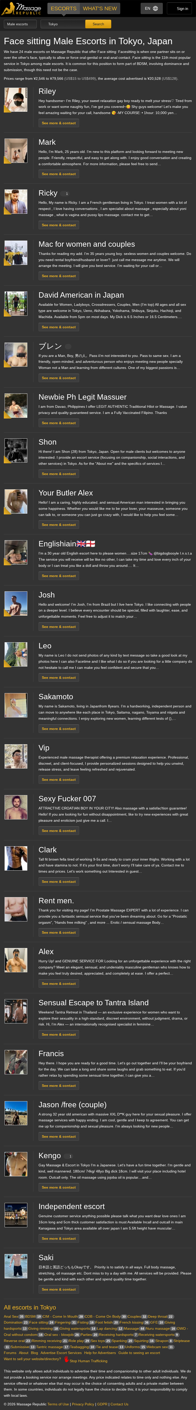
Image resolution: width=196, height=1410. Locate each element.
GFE (156, 1322)
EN (147, 8)
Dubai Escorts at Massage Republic (21, 9)
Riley (47, 91)
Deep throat (160, 1316)
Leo (45, 645)
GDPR (102, 1404)
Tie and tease (109, 1347)
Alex (46, 951)
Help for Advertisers (100, 1353)
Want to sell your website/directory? (32, 1359)
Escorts (64, 8)
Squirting (144, 1341)
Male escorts (18, 24)
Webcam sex (160, 1347)
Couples (137, 1316)
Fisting (86, 1322)
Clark (48, 849)
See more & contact (59, 123)
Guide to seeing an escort (139, 1353)
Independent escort (72, 1206)
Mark (47, 142)
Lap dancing (109, 1328)
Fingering (65, 1322)
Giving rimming (43, 1328)
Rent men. (56, 900)
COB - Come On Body (105, 1316)
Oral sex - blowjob (61, 1335)
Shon (48, 442)
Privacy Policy (83, 1404)
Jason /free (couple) (73, 1104)
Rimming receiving (49, 1341)
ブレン (50, 346)
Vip (44, 747)
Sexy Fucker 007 (67, 798)
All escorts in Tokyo (30, 1307)
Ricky (53, 193)
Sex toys (100, 1341)
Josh (47, 595)
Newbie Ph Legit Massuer (83, 397)
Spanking (122, 1341)
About (23, 1353)
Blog (34, 1353)
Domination (16, 1322)
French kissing (134, 1322)
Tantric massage (52, 1347)
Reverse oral (17, 1341)
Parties (89, 1335)
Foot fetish (106, 1322)
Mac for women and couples (87, 244)
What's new (100, 8)
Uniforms (135, 1347)
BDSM (33, 1316)
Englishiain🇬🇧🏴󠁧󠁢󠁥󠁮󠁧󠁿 (67, 543)
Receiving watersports (158, 1335)
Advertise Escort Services (61, 1353)
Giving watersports (77, 1328)
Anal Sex (13, 1316)
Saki (46, 1257)
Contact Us (119, 1404)
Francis (51, 1053)
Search (98, 24)
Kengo (55, 1155)
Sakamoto (56, 696)
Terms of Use (58, 1404)
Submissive (22, 1347)
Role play (79, 1341)
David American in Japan (81, 295)
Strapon (163, 1341)
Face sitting (41, 1322)
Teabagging (82, 1347)
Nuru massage (160, 1328)
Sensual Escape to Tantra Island (94, 1002)
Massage (134, 1328)
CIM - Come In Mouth (63, 1316)
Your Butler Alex (66, 493)
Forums (10, 1353)
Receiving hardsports (118, 1335)
